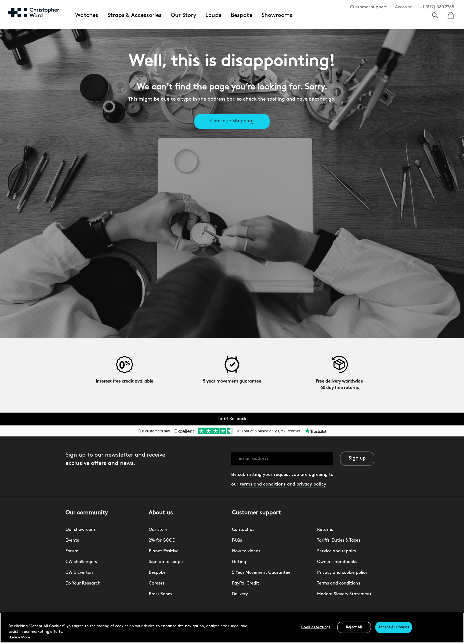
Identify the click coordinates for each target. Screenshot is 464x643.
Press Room (160, 594)
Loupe (213, 15)
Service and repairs (336, 551)
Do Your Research (83, 583)
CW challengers (81, 562)
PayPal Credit (245, 583)
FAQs (237, 540)
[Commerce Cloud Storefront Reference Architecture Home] (33, 12)
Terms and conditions (338, 583)
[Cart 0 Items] (451, 14)
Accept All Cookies (393, 627)
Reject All (354, 627)
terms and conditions (263, 484)
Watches (86, 15)
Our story (158, 530)
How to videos (246, 551)
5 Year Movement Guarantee (261, 573)
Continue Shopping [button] (232, 121)
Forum (72, 551)
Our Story (183, 15)
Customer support (368, 7)
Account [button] (403, 7)
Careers (156, 583)
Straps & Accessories (134, 15)
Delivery (240, 594)
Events (72, 540)
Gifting (239, 562)
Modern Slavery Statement (344, 594)
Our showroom (80, 530)
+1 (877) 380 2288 (437, 7)
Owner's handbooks (337, 562)
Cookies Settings (315, 627)
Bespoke (241, 15)
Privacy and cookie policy (342, 573)
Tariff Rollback (232, 419)
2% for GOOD (162, 540)
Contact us (243, 530)
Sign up (357, 458)
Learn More (20, 637)
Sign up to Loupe (166, 562)
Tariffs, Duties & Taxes (338, 540)
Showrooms (277, 15)
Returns (325, 530)
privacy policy (311, 484)
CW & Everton (79, 573)
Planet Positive (164, 551)
